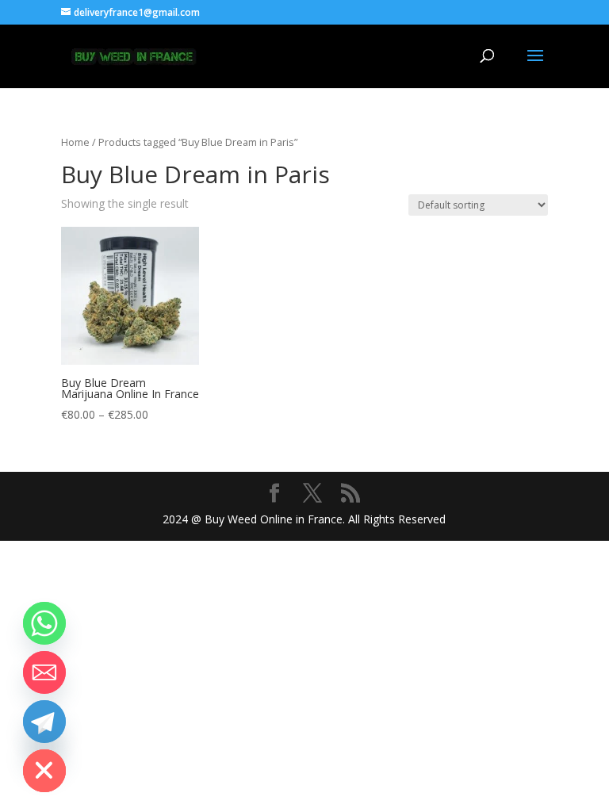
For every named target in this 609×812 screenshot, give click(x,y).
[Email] (44, 672)
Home (75, 142)
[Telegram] (44, 721)
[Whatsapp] (44, 623)
